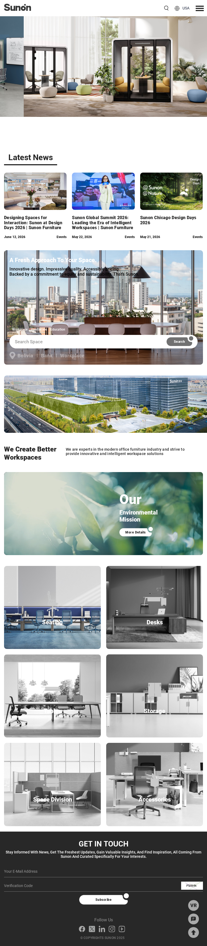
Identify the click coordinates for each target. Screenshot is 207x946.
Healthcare (39, 329)
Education (57, 329)
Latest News (30, 157)
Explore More (104, 76)
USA (185, 8)
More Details (135, 532)
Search (179, 342)
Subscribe (103, 900)
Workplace (19, 329)
